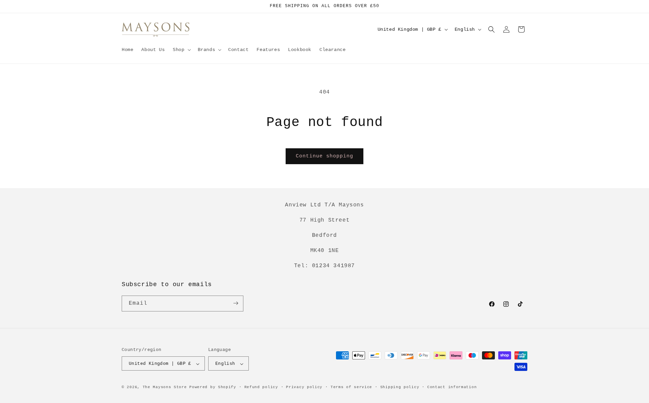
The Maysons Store (165, 387)
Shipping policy (399, 387)
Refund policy (261, 387)
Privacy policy (304, 387)
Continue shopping (324, 156)
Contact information (452, 387)
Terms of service (351, 387)
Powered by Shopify (212, 387)
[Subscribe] (235, 303)
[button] (181, 50)
